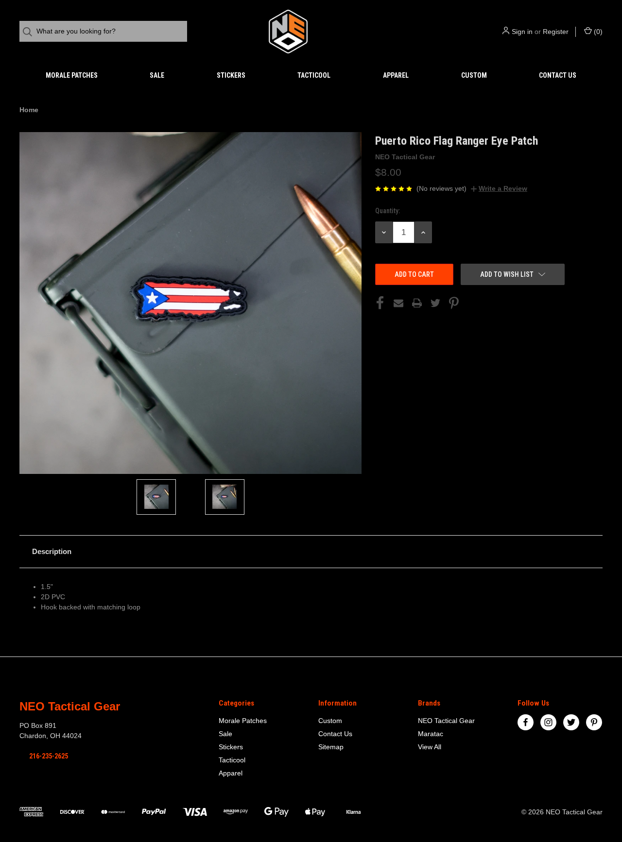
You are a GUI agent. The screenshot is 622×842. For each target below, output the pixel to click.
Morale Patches (72, 75)
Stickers (231, 75)
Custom (474, 75)
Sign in (522, 31)
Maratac (430, 734)
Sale (157, 75)
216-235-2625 (48, 756)
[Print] (417, 303)
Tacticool (313, 75)
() (597, 31)
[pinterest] (594, 722)
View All (429, 747)
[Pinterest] (454, 303)
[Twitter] (435, 303)
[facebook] (525, 722)
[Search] (30, 32)
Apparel (396, 75)
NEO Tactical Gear (446, 720)
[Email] (398, 303)
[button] (311, 551)
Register (556, 31)
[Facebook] (380, 303)
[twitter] (571, 722)
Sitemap (331, 747)
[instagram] (548, 722)
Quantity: (387, 211)
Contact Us (557, 75)
